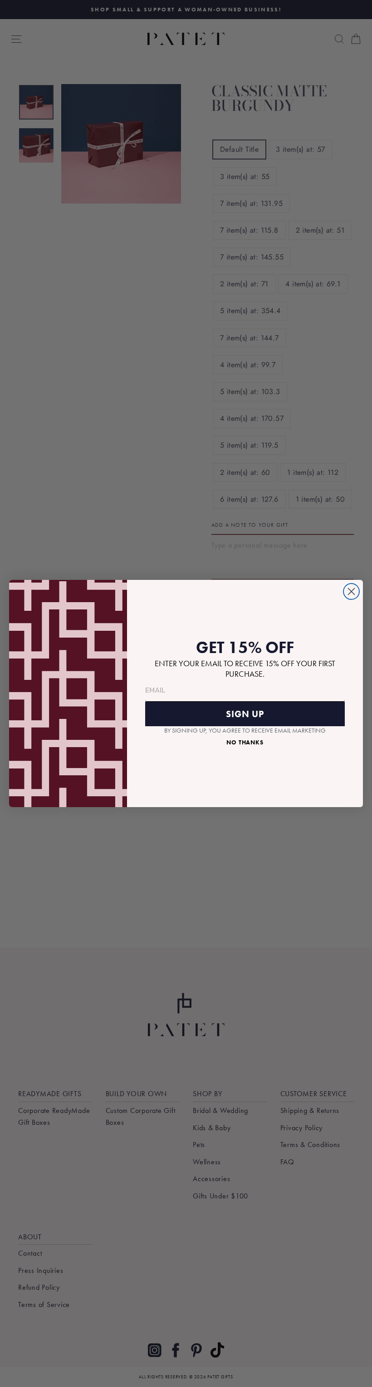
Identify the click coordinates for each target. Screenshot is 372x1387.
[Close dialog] (351, 591)
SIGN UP (245, 714)
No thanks (245, 742)
